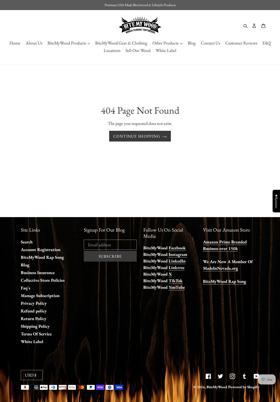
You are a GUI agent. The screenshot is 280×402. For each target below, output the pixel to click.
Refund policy (34, 311)
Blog (25, 265)
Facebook (177, 248)
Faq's (25, 288)
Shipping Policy (35, 326)
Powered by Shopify (243, 386)
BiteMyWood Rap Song (42, 257)
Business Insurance (38, 272)
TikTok (176, 280)
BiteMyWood (216, 386)
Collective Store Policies (43, 280)
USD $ (30, 375)
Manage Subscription (40, 295)
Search (27, 242)
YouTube (177, 287)
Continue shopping (136, 136)
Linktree (176, 267)
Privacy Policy (34, 303)
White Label (32, 341)
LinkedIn (177, 261)
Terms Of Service (36, 334)
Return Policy (33, 318)
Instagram (178, 254)
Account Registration (40, 249)
